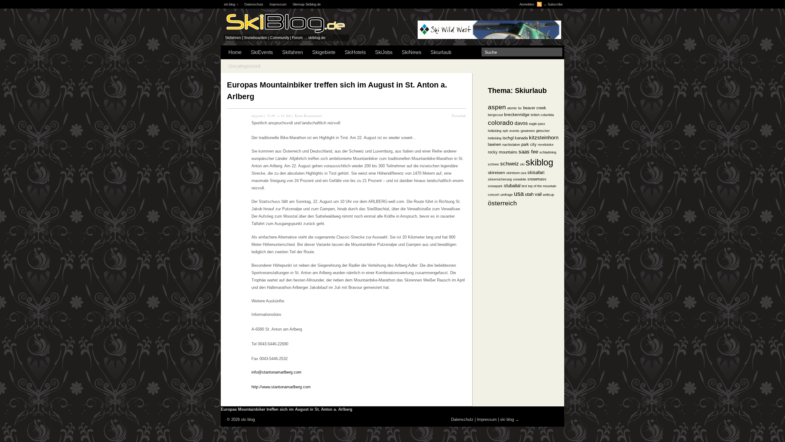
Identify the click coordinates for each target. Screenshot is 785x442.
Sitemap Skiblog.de (307, 4)
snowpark (495, 186)
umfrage (506, 194)
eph (505, 131)
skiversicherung (500, 179)
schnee (493, 164)
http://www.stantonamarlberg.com (281, 387)
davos (521, 123)
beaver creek (534, 108)
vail (538, 194)
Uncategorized (244, 66)
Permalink (459, 115)
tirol (524, 186)
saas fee (528, 152)
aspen (497, 106)
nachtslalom (511, 144)
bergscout (495, 115)
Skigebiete (323, 52)
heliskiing (494, 138)
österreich (502, 203)
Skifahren (292, 52)
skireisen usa (516, 173)
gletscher (543, 131)
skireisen (496, 172)
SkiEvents (262, 52)
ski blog (507, 419)
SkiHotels (355, 52)
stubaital (512, 185)
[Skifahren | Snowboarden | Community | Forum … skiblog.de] (285, 33)
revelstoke (545, 144)
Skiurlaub (441, 52)
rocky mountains (502, 152)
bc (520, 108)
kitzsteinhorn (543, 137)
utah (529, 194)
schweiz (509, 164)
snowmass (536, 179)
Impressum (278, 4)
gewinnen (528, 131)
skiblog (539, 162)
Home (235, 52)
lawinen (494, 144)
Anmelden (526, 4)
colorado (500, 122)
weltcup (548, 194)
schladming (547, 152)
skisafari (535, 172)
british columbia (542, 115)
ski (522, 164)
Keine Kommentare (308, 115)
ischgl (508, 138)
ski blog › (231, 4)
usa (519, 193)
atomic (512, 108)
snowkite (519, 179)
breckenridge (517, 114)
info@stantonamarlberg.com (276, 372)
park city (529, 144)
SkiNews (411, 52)
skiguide (257, 115)
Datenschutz (253, 4)
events (514, 131)
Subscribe (555, 4)
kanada (521, 138)
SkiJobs (383, 52)
